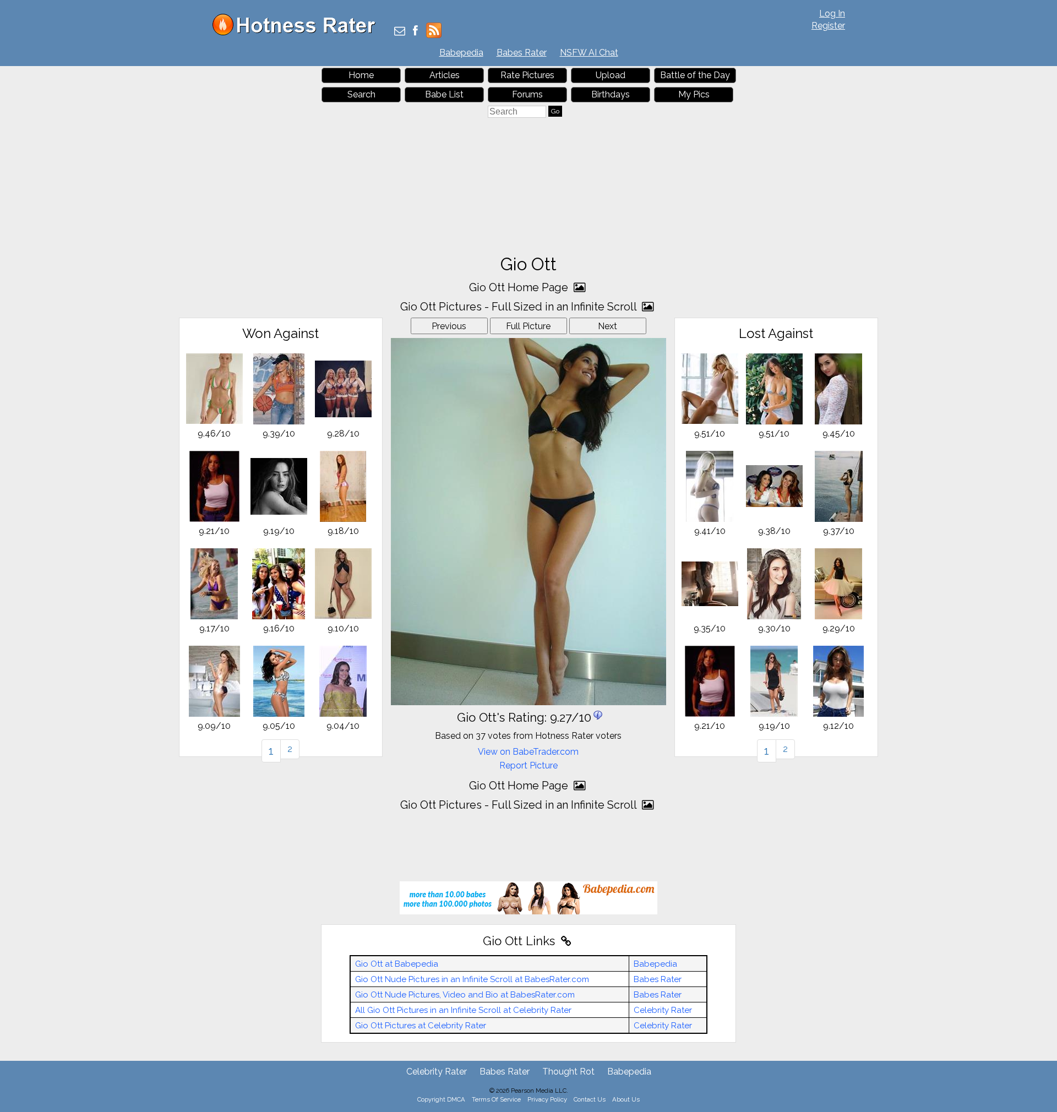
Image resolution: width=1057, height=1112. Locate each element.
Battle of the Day (695, 75)
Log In (832, 13)
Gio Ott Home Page (520, 287)
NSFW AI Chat (589, 52)
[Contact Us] (399, 31)
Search (361, 94)
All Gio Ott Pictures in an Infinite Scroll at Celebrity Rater (463, 1010)
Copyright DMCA (441, 1099)
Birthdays (610, 94)
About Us (626, 1099)
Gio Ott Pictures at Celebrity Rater (420, 1026)
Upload (610, 75)
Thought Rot (568, 1071)
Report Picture (528, 765)
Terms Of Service (496, 1099)
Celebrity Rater (663, 1010)
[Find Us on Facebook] (415, 31)
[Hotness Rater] (298, 33)
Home (361, 75)
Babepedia (461, 52)
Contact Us (590, 1099)
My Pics (694, 94)
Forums (527, 94)
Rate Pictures (527, 75)
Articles (444, 75)
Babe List (444, 94)
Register (828, 25)
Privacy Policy (547, 1099)
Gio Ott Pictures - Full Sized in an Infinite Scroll (519, 306)
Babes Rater (522, 52)
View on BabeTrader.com (528, 751)
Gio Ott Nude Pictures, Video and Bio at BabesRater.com (465, 995)
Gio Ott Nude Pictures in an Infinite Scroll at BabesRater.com (472, 979)
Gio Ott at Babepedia (396, 964)
